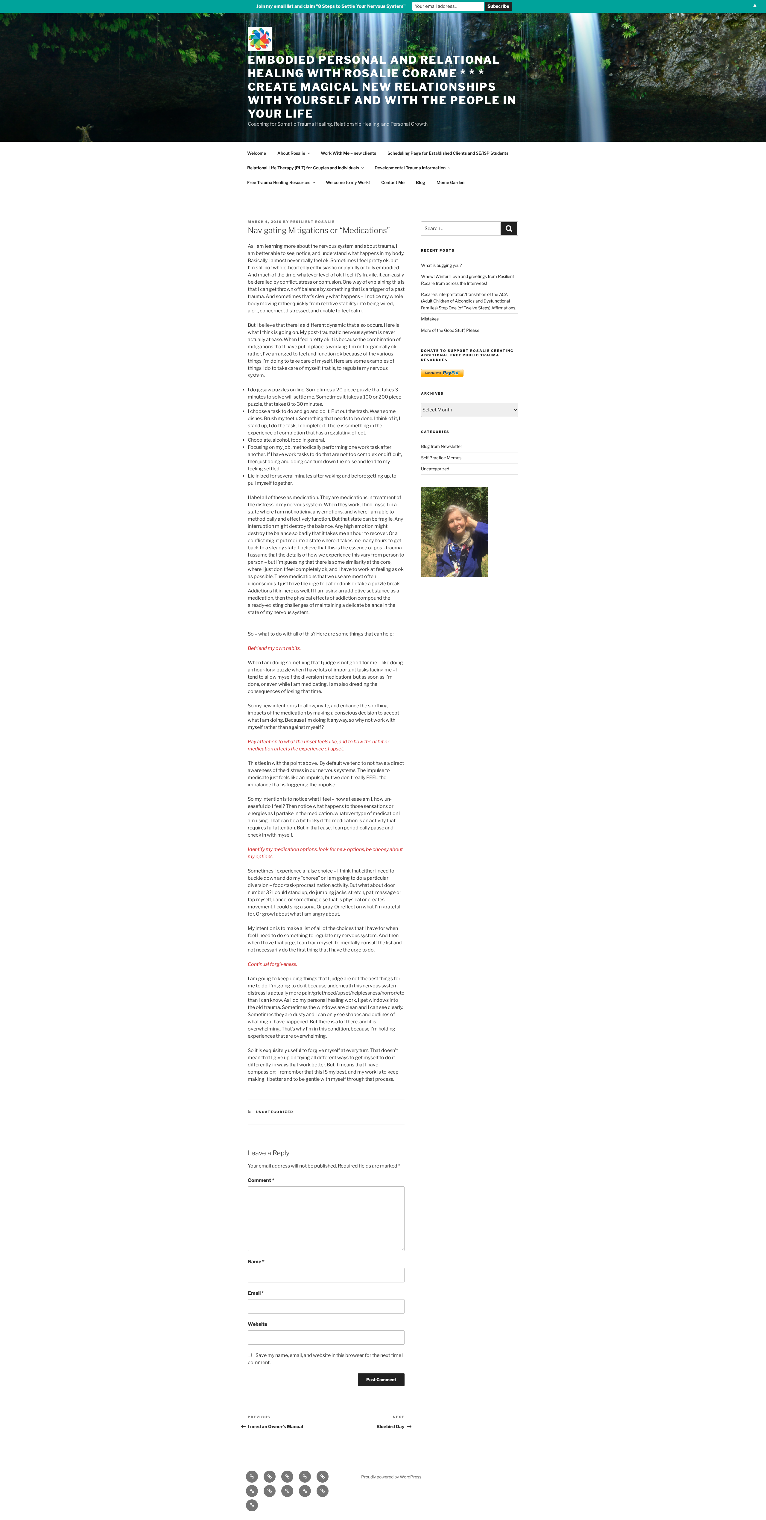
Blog (420, 182)
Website (257, 1324)
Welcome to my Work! (348, 182)
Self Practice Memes (441, 457)
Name (256, 1261)
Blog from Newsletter (441, 446)
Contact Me (393, 182)
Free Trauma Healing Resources (278, 182)
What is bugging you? (441, 265)
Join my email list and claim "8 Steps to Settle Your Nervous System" (330, 6)
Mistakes (430, 318)
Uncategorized (275, 1112)
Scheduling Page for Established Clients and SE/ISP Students (447, 153)
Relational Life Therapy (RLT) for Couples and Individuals (303, 167)
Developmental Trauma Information (410, 167)
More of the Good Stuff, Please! (450, 330)
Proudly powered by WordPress (391, 1476)
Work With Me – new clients (348, 153)
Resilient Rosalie (312, 222)
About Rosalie (291, 153)
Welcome (256, 153)
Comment (261, 1180)
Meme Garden (450, 182)
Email (256, 1293)
